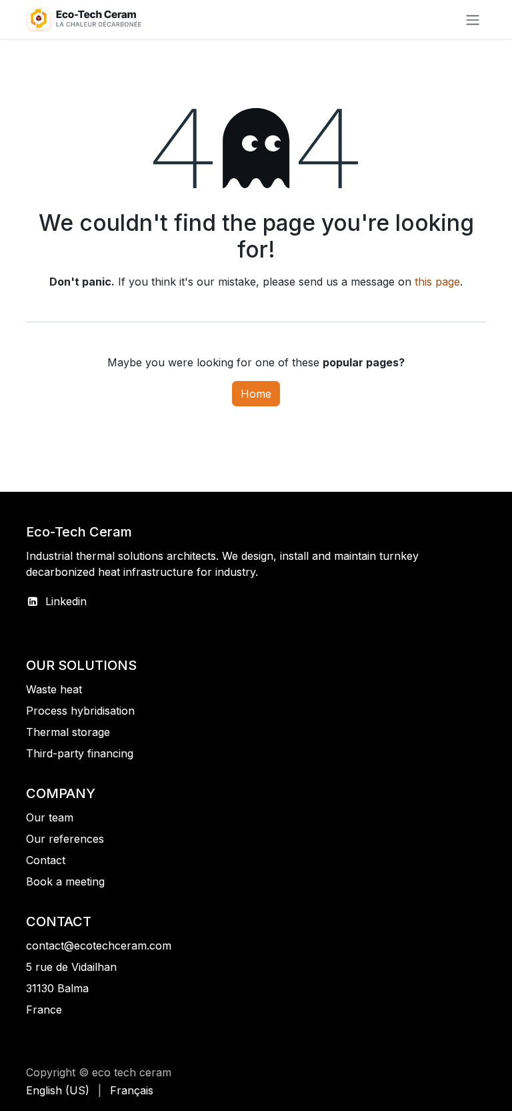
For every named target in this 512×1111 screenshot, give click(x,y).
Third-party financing (79, 753)
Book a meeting (65, 881)
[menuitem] (57, 1090)
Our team (49, 817)
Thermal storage (68, 732)
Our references (65, 838)
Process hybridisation (80, 710)
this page (437, 281)
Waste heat (54, 689)
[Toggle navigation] (472, 19)
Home (256, 393)
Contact (45, 860)
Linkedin (66, 601)
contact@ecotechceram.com (98, 945)
